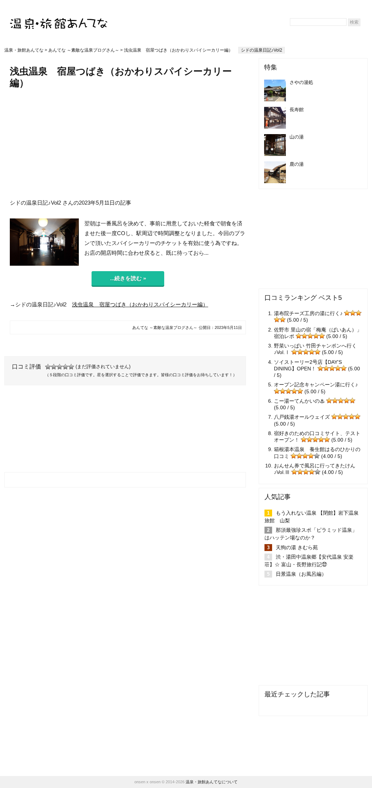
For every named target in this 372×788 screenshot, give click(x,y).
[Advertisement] (127, 143)
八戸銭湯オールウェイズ (302, 417)
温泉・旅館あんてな (24, 50)
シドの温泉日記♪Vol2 (261, 50)
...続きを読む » (128, 278)
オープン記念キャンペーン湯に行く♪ (316, 384)
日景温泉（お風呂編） (301, 574)
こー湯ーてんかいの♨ (299, 401)
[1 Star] (48, 367)
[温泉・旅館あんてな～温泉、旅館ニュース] (58, 17)
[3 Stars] (59, 367)
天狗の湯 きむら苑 (297, 547)
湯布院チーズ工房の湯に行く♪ (308, 313)
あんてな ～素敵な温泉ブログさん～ (83, 50)
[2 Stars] (54, 367)
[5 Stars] (71, 367)
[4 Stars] (65, 367)
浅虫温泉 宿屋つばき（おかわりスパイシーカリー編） (140, 304)
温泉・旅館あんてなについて (212, 782)
